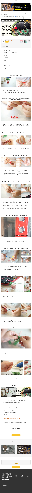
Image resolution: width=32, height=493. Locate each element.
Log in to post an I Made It (16, 435)
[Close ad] (30, 4)
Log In (16, 463)
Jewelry (13, 16)
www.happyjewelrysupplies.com (10, 417)
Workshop (16, 474)
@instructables (5, 483)
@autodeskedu (5, 485)
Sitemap (27, 476)
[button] (30, 18)
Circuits (16, 472)
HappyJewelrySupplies (5, 16)
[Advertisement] (16, 7)
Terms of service (13, 489)
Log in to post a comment (16, 467)
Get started (28, 474)
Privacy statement (19, 489)
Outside (22, 475)
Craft (10, 16)
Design (16, 475)
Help (27, 475)
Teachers (22, 476)
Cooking (22, 472)
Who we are (28, 477)
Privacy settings (25, 489)
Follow (7, 41)
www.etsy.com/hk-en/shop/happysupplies (12, 418)
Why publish (28, 472)
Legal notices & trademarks (23, 491)
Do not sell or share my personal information (12, 491)
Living (21, 474)
